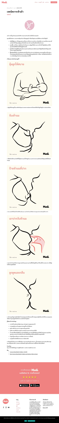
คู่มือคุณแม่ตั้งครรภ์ (10, 7)
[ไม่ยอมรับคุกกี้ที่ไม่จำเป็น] (57, 419)
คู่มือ (43, 2)
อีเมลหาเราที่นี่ (45, 407)
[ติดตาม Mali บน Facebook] (3, 407)
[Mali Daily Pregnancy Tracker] (5, 2)
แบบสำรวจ (47, 2)
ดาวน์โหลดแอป (54, 2)
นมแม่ (14, 7)
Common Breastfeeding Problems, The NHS (18, 351)
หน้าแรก (36, 2)
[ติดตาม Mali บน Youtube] (8, 407)
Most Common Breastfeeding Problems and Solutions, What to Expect (24, 354)
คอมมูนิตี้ (40, 2)
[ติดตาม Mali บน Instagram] (6, 407)
